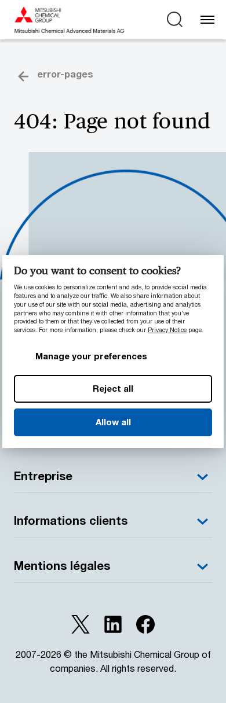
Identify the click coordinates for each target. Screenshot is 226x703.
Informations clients (70, 520)
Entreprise (43, 476)
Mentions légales (62, 565)
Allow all (113, 422)
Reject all (113, 388)
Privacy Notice (167, 329)
